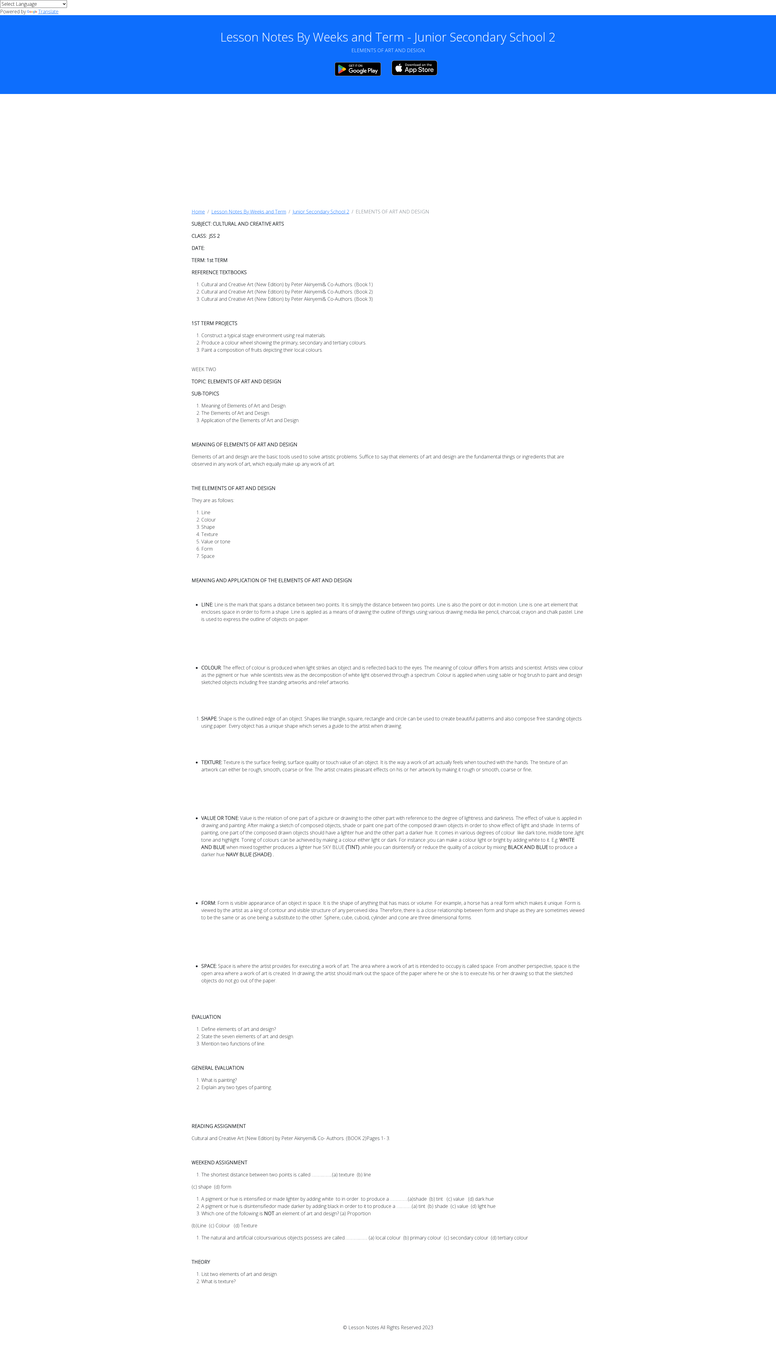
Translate (48, 11)
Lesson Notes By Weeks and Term (248, 211)
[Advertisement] (388, 151)
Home (198, 211)
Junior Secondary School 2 (321, 211)
